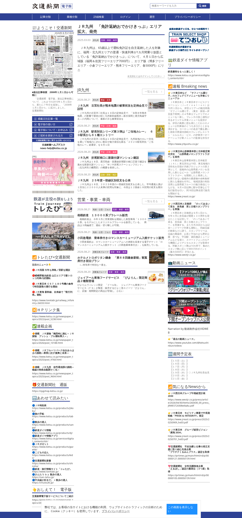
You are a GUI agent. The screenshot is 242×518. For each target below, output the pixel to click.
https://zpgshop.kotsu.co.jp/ (47, 391)
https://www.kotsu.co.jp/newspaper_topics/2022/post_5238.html (52, 318)
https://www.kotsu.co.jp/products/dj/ (52, 432)
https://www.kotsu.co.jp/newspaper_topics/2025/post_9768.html (52, 358)
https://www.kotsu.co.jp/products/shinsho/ (52, 465)
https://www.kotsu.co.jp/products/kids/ (52, 456)
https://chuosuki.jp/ (43, 482)
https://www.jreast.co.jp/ (181, 196)
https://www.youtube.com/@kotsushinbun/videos (188, 344)
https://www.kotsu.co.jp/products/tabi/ (52, 418)
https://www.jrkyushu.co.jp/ (183, 143)
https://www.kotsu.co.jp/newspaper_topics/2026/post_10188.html (52, 341)
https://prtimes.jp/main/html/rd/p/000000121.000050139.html (188, 457)
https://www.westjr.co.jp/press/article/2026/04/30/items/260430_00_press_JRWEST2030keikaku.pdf (189, 402)
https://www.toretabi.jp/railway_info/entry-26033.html (53, 302)
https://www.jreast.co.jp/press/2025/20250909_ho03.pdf (188, 421)
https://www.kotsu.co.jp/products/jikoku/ (52, 409)
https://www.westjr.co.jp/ (182, 254)
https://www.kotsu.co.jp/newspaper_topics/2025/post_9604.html (52, 375)
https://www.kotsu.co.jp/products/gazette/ (52, 448)
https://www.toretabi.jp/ (45, 471)
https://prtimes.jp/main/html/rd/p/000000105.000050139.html (188, 477)
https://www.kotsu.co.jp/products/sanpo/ (53, 426)
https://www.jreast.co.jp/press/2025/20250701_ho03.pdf (188, 437)
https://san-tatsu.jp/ (43, 477)
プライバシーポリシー (116, 511)
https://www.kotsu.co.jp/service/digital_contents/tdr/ (53, 440)
